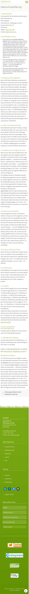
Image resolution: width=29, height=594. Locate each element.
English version (9, 494)
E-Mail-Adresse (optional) (10, 517)
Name (5, 507)
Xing (9, 488)
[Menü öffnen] (26, 2)
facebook (13, 488)
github (18, 488)
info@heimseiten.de (10, 32)
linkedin (5, 488)
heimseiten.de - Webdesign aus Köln (14, 351)
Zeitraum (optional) (9, 522)
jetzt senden (8, 527)
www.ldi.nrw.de (5, 322)
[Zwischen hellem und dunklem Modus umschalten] (26, 591)
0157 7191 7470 (10, 30)
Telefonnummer (8, 512)
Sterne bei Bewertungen (11, 435)
